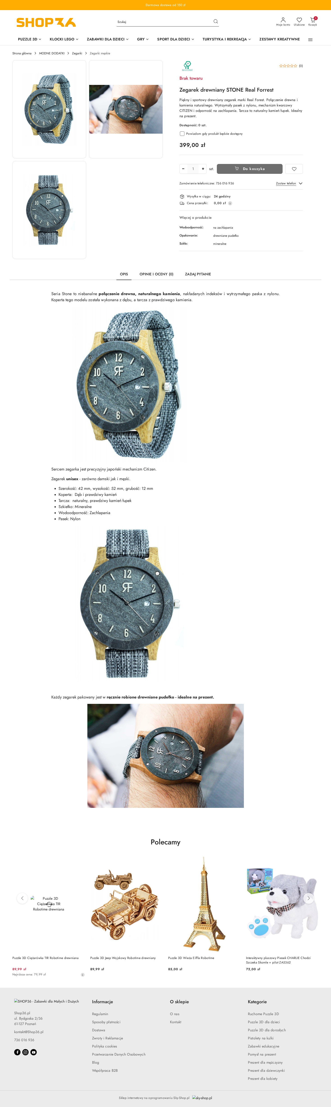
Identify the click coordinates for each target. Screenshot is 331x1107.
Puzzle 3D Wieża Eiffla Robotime (191, 958)
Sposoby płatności (106, 1022)
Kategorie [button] (257, 1002)
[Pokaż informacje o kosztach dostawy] (230, 203)
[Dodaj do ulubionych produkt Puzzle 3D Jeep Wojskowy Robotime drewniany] (157, 860)
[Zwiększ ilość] (203, 169)
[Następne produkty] (309, 898)
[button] (310, 39)
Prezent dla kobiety (262, 1078)
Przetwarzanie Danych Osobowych (118, 1054)
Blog (95, 1062)
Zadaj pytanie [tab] (198, 274)
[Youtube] (33, 1052)
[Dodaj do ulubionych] (294, 169)
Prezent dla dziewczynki (266, 1070)
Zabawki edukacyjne (263, 1046)
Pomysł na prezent (262, 1054)
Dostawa (98, 1030)
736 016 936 (24, 1040)
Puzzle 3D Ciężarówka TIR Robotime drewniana (45, 958)
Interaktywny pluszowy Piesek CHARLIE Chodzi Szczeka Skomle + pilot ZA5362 (278, 960)
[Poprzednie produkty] (22, 898)
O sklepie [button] (179, 1002)
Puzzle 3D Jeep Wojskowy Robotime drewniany (123, 958)
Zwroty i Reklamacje (107, 1038)
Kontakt (175, 1022)
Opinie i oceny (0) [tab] (156, 274)
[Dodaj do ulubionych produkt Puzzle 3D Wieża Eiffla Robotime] (235, 860)
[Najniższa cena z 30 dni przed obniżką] (82, 974)
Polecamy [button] (165, 842)
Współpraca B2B (105, 1070)
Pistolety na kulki (261, 1038)
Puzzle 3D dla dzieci (264, 1022)
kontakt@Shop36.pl (28, 1031)
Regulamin (100, 1013)
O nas (174, 1013)
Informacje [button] (102, 1002)
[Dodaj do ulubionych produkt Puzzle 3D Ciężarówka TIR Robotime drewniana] (79, 860)
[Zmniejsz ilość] (183, 169)
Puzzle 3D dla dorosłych (267, 1030)
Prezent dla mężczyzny (265, 1062)
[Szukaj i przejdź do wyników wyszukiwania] (216, 22)
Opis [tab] (124, 274)
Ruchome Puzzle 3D (263, 1013)
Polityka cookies (104, 1046)
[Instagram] (25, 1052)
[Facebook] (17, 1052)
